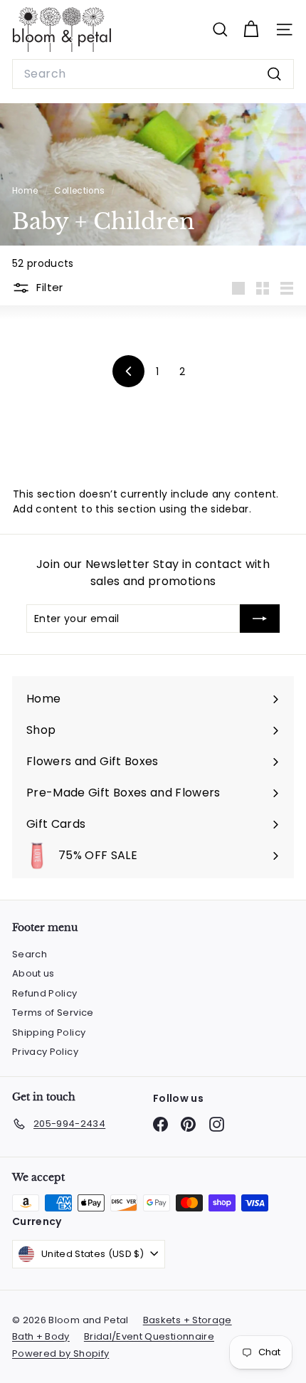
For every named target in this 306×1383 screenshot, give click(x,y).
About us (33, 973)
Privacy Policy (45, 1051)
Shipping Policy (48, 1032)
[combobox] (153, 74)
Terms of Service (53, 1012)
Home (26, 190)
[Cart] (251, 30)
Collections (80, 190)
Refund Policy (45, 993)
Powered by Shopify (60, 1353)
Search (29, 954)
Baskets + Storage (187, 1320)
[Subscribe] (260, 618)
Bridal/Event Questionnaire (149, 1336)
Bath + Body (41, 1336)
